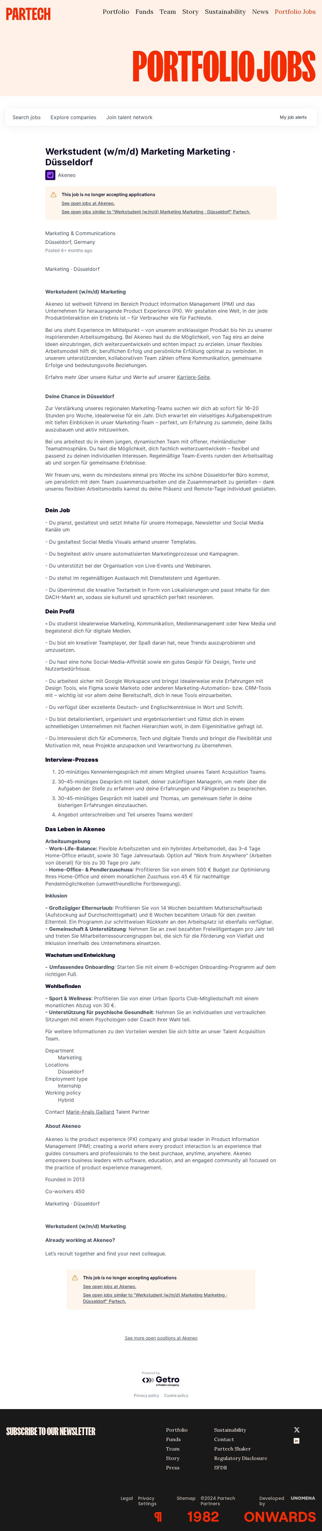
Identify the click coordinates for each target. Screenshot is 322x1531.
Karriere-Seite (193, 377)
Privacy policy (146, 1395)
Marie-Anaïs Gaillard (90, 1112)
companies (73, 117)
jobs (27, 117)
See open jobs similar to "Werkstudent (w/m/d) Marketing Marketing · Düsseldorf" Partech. (156, 211)
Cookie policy (176, 1395)
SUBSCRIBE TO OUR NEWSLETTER (50, 1431)
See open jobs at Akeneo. (88, 203)
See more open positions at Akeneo (161, 1338)
